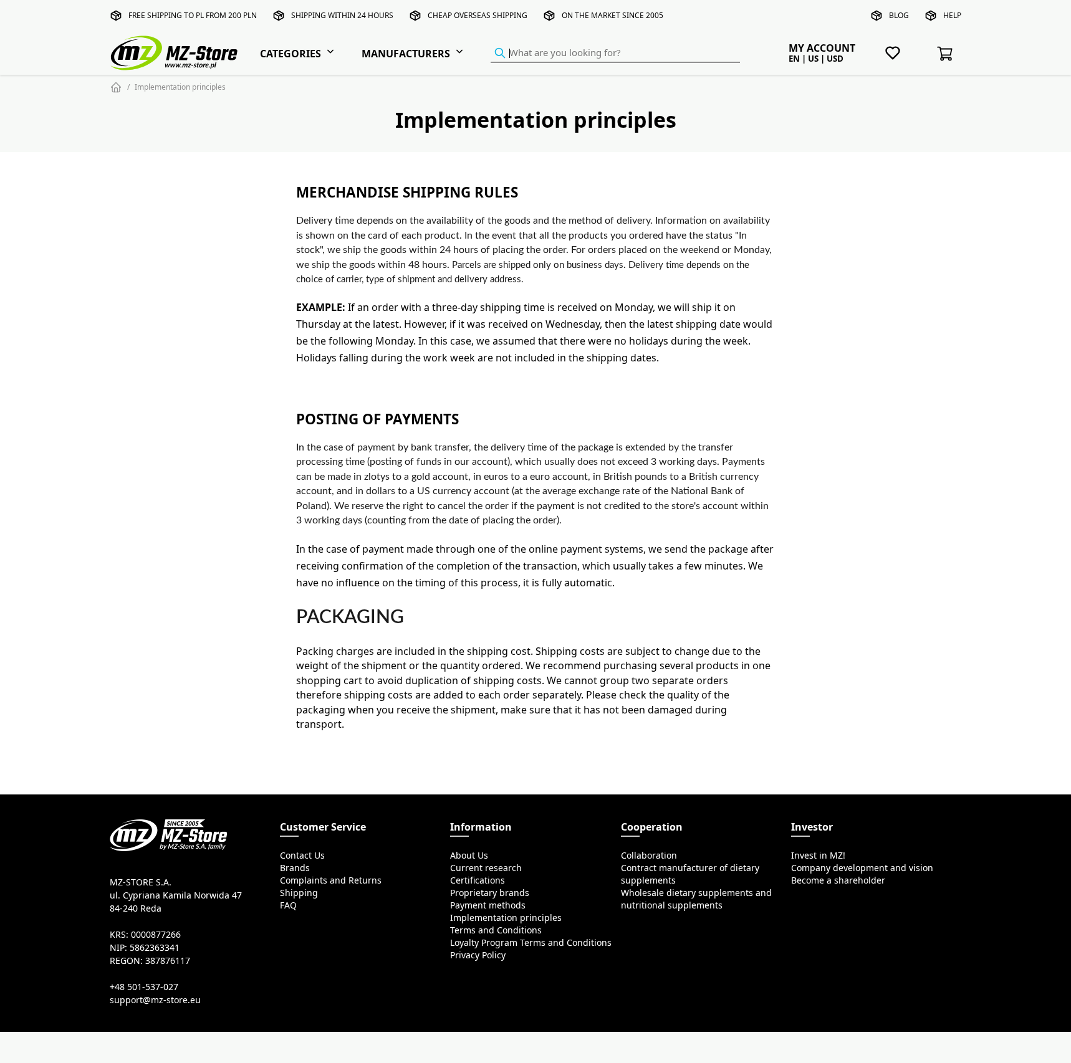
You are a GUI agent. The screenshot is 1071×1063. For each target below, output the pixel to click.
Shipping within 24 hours (342, 15)
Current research (486, 868)
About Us (469, 855)
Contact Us (302, 855)
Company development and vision (862, 868)
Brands (295, 868)
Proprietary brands (489, 893)
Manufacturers (406, 54)
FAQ (288, 905)
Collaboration (649, 855)
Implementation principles (180, 87)
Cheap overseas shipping (477, 15)
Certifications (477, 880)
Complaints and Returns (331, 880)
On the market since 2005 (612, 15)
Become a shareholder (838, 880)
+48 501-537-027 (144, 987)
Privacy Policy (478, 955)
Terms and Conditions (496, 930)
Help (952, 15)
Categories (290, 54)
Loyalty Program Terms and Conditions (531, 942)
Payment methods (488, 905)
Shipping (299, 893)
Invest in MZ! (818, 855)
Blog (899, 15)
